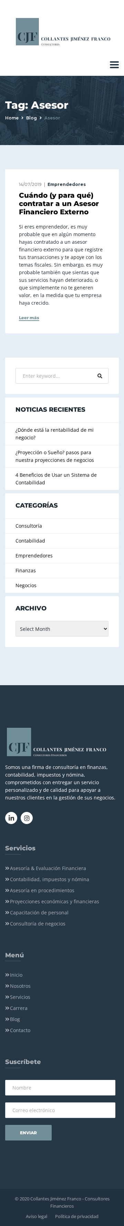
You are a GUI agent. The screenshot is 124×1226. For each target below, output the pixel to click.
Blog (31, 117)
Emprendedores (67, 184)
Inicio (16, 975)
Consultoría (29, 525)
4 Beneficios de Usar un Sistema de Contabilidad (56, 479)
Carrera (19, 1008)
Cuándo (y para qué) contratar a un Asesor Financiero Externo (59, 203)
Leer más (29, 317)
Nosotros (20, 986)
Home (12, 117)
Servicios (20, 997)
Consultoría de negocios (37, 923)
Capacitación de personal (39, 912)
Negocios (26, 585)
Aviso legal (36, 1216)
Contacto (20, 1030)
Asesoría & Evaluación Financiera (48, 868)
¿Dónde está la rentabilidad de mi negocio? (55, 434)
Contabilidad (30, 540)
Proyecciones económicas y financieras (54, 901)
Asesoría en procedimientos (42, 890)
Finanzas (26, 570)
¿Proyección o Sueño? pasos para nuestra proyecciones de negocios (55, 456)
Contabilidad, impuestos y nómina (49, 879)
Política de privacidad (77, 1216)
